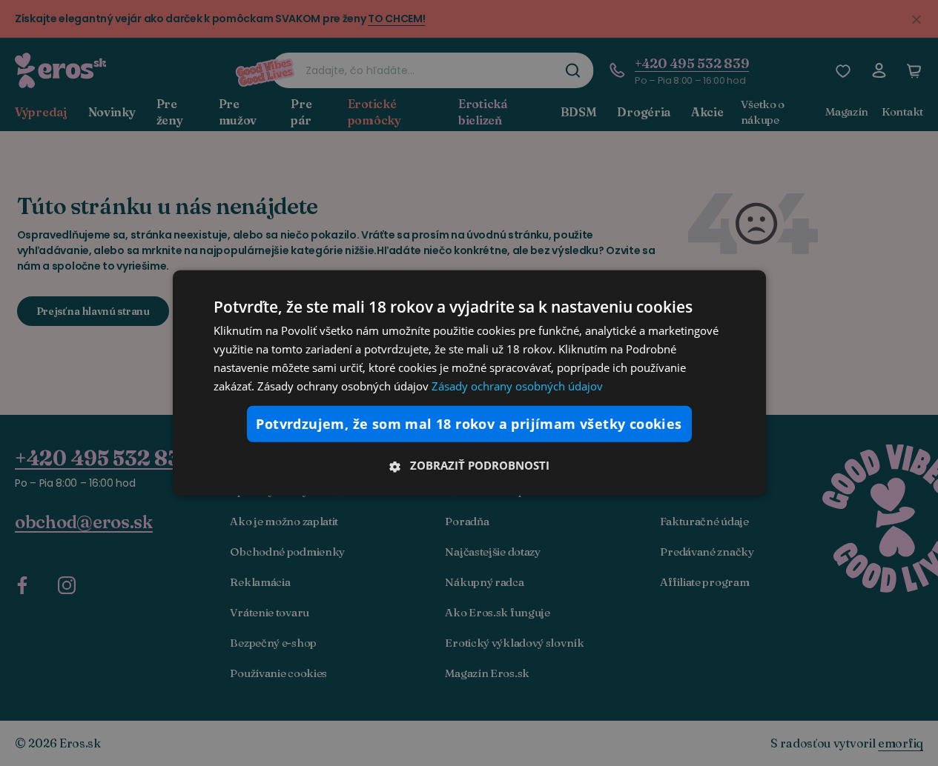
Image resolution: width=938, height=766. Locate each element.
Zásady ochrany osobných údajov (517, 385)
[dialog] (469, 383)
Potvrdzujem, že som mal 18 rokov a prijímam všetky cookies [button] (468, 424)
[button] (469, 465)
